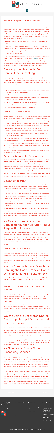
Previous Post (10, 392)
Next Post (45, 392)
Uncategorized (7, 22)
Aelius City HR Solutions (31, 4)
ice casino (35, 58)
